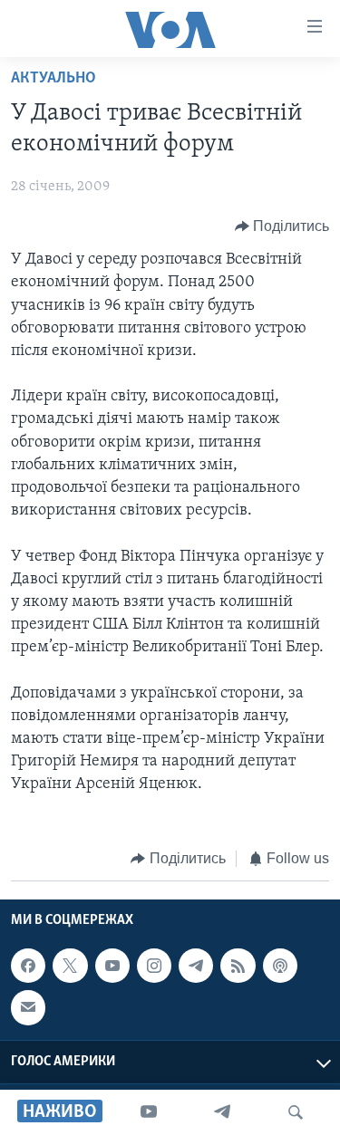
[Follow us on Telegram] (196, 965)
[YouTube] (149, 1112)
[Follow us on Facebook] (28, 965)
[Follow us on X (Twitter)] (70, 965)
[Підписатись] (28, 1008)
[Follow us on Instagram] (154, 965)
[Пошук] (295, 1112)
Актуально (53, 79)
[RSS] (237, 965)
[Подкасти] (280, 965)
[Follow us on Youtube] (112, 965)
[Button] (282, 226)
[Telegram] (222, 1112)
